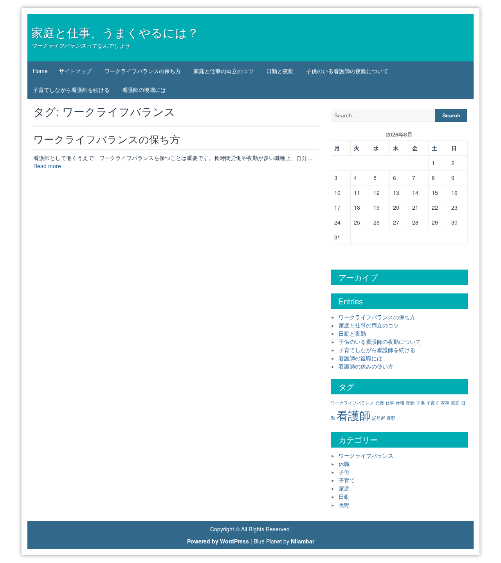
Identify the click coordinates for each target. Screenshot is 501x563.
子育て (432, 403)
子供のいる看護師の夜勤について (347, 71)
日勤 (344, 496)
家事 (445, 403)
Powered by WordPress (218, 541)
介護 (379, 403)
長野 (391, 418)
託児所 (378, 418)
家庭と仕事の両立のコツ (223, 71)
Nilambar (302, 541)
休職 (400, 403)
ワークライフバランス (352, 403)
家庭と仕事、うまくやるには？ (115, 32)
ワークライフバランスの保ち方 (142, 71)
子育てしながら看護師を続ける (71, 90)
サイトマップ (75, 71)
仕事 (390, 403)
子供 (420, 403)
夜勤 (410, 403)
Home (40, 71)
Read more (47, 166)
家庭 (455, 403)
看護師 (354, 415)
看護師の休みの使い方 (366, 366)
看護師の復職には (144, 90)
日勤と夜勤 (280, 71)
